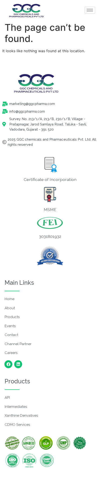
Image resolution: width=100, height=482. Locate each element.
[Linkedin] (18, 364)
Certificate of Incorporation (50, 179)
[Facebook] (8, 364)
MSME (50, 209)
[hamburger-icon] (90, 10)
